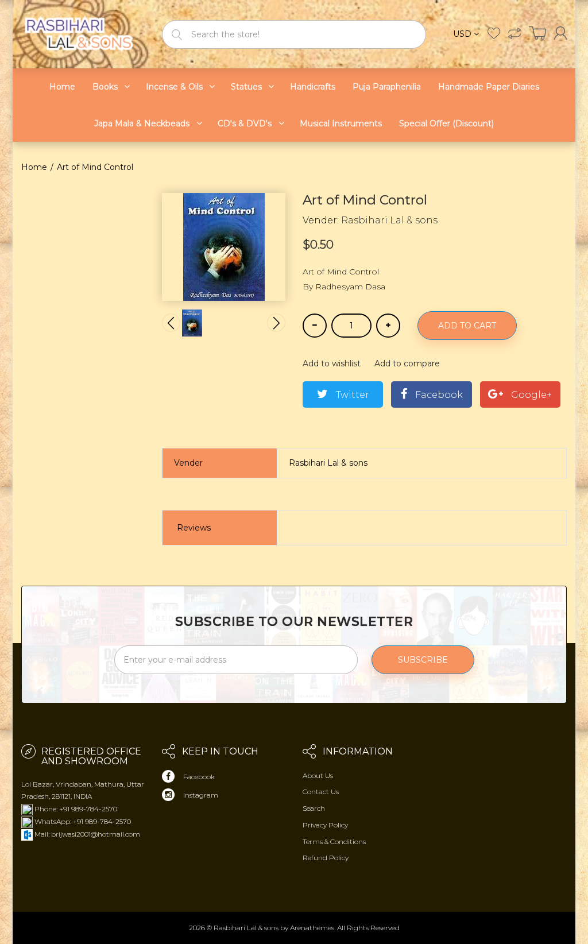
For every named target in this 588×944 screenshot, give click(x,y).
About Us (318, 775)
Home (34, 167)
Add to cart (467, 325)
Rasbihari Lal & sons (389, 220)
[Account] (560, 33)
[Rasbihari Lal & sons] (83, 33)
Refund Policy (326, 857)
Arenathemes (312, 927)
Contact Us (321, 791)
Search (314, 808)
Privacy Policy (325, 825)
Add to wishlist (332, 363)
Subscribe (423, 660)
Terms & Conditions (334, 841)
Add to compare (407, 363)
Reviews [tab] (194, 528)
